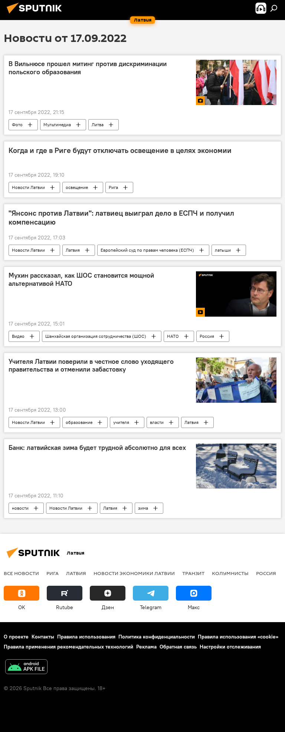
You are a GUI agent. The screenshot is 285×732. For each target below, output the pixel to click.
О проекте (16, 636)
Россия (207, 336)
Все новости (21, 573)
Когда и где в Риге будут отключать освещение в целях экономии (120, 150)
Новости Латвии (28, 187)
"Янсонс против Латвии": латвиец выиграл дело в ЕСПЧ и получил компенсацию (121, 217)
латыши (223, 250)
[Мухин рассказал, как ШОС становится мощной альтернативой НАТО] (236, 294)
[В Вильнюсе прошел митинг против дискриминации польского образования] (236, 82)
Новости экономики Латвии (134, 573)
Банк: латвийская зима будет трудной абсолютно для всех (97, 448)
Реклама (146, 646)
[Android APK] (26, 667)
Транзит (193, 573)
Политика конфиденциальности (156, 636)
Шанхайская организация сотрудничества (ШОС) (95, 336)
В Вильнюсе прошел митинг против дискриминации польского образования (88, 68)
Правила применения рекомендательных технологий (68, 646)
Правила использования (86, 636)
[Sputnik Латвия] (36, 14)
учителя (121, 422)
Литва (98, 124)
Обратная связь (178, 646)
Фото (17, 124)
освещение (77, 187)
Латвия (73, 250)
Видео (18, 336)
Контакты (43, 636)
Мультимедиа (57, 124)
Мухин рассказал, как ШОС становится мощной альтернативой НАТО (81, 279)
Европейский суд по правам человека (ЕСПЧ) (147, 250)
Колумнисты (230, 573)
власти (157, 422)
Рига (113, 187)
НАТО (173, 336)
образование (79, 422)
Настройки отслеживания (230, 646)
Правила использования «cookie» (238, 636)
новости (20, 508)
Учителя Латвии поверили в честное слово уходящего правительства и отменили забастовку (91, 365)
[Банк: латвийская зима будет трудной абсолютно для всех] (236, 466)
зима (143, 508)
